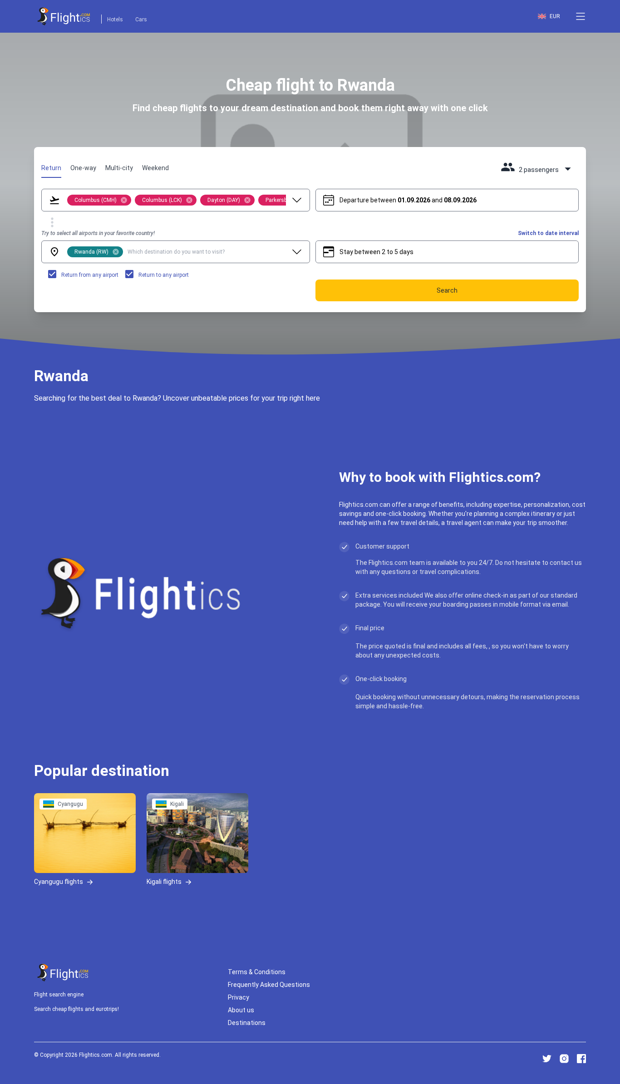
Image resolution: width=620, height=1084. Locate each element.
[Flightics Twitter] (546, 1058)
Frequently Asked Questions (269, 984)
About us (241, 1010)
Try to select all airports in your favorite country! (98, 233)
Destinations (247, 1022)
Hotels (115, 19)
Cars (141, 19)
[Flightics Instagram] (564, 1058)
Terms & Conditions (256, 972)
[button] (580, 16)
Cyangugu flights (58, 881)
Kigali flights (164, 881)
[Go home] (63, 972)
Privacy (238, 997)
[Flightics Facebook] (581, 1058)
